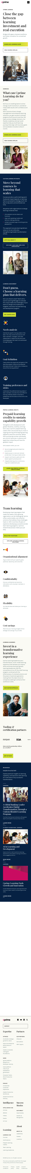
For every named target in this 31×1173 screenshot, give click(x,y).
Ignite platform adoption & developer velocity (8, 1062)
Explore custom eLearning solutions (15, 541)
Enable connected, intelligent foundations (8, 1051)
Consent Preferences (24, 1167)
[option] (12, 740)
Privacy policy (12, 1167)
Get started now (9, 314)
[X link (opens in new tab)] (27, 1020)
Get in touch (8, 756)
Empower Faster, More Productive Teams (7, 1076)
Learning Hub (7, 1135)
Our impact (20, 1110)
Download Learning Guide (12, 44)
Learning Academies (8, 1150)
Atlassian (19, 1039)
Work (4, 1058)
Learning (7, 1129)
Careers (19, 1136)
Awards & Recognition (20, 1116)
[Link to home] (5, 2)
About (19, 1126)
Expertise (7, 1031)
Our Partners (21, 1036)
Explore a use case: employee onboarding (15, 245)
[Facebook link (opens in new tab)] (18, 1020)
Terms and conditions (5, 1167)
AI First (5, 1121)
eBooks (5, 1113)
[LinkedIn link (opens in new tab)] (24, 1020)
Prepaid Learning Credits (7, 1143)
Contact (6, 1026)
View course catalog (10, 50)
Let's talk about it (10, 240)
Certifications (6, 1140)
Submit (9, 1015)
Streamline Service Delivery (8, 1097)
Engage (5, 1083)
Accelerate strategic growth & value (8, 1039)
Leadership (20, 1133)
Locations (19, 1139)
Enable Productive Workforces (8, 1093)
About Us (19, 1131)
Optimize (5, 1036)
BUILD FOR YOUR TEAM (10, 535)
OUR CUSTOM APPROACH (11, 688)
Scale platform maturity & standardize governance (7, 1069)
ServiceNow (20, 1041)
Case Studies (20, 1113)
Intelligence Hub (8, 1107)
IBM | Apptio (20, 1044)
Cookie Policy (16, 988)
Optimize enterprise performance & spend (8, 1045)
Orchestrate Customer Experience (6, 1087)
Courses (5, 1137)
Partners (20, 1031)
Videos (5, 1115)
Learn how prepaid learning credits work (15, 469)
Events (5, 1118)
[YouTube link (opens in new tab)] (21, 1020)
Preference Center (17, 1005)
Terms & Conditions (15, 986)
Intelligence (8, 1102)
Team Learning (7, 1147)
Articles (5, 1110)
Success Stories (20, 1104)
